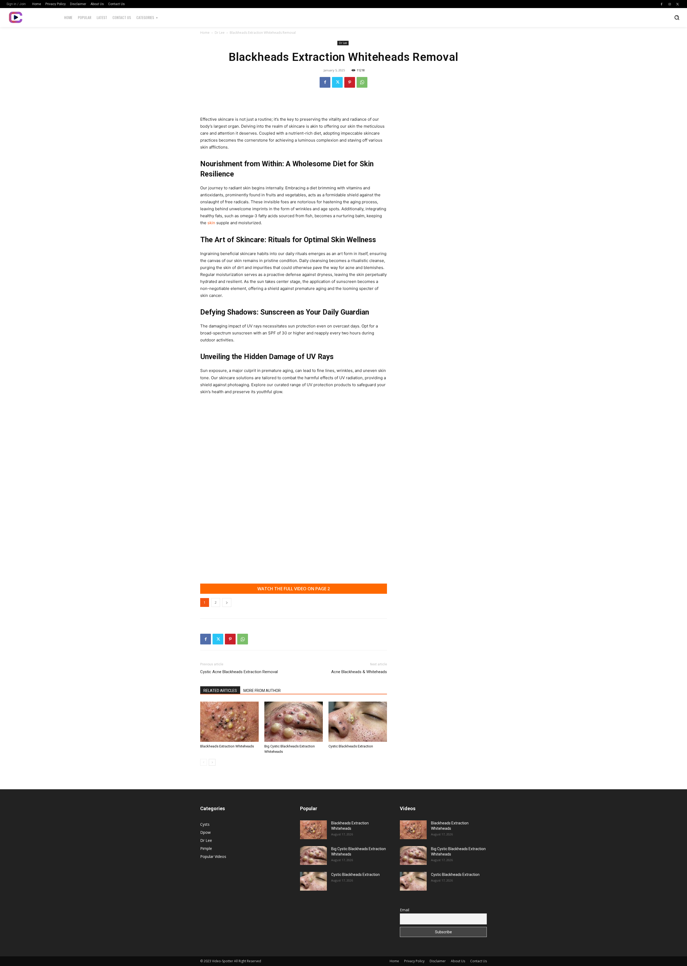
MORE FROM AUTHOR (262, 690)
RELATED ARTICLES (220, 690)
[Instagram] (670, 4)
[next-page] (212, 762)
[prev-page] (203, 762)
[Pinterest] (349, 82)
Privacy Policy (414, 961)
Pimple (206, 848)
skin (211, 222)
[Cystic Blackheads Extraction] (357, 722)
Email (404, 909)
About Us (458, 961)
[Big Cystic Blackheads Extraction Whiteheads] (293, 722)
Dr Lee (220, 32)
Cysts (205, 824)
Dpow (205, 832)
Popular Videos (213, 856)
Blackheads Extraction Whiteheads (227, 746)
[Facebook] (661, 4)
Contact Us (478, 961)
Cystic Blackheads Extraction (350, 746)
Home (205, 32)
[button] (676, 17)
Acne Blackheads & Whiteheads (359, 671)
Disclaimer (438, 961)
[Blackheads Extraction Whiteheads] (229, 722)
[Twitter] (678, 4)
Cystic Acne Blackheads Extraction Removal (239, 671)
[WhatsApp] (362, 82)
